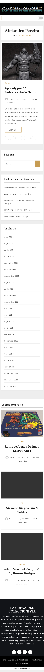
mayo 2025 (9, 282)
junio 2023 (9, 354)
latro (10, 99)
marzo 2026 (9, 256)
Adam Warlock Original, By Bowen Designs (22, 571)
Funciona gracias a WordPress (14, 660)
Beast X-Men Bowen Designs (16, 216)
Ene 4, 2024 (22, 99)
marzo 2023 (9, 360)
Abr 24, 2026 (23, 580)
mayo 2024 (9, 321)
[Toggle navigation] (31, 18)
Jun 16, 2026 (23, 457)
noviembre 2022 (11, 380)
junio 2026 (9, 237)
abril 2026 (8, 250)
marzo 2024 (9, 328)
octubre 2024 (10, 295)
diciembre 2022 (11, 373)
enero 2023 (9, 367)
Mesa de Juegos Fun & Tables (17, 194)
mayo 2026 (9, 243)
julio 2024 (8, 308)
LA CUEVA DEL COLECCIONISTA (22, 610)
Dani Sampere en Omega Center (18, 210)
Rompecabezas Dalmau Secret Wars (20, 187)
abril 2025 (8, 289)
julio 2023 (8, 347)
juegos (22, 441)
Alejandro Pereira (25, 35)
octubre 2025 (10, 269)
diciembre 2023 (11, 341)
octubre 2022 (10, 386)
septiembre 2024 (11, 302)
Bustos (7, 83)
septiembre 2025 (11, 276)
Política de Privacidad (22, 669)
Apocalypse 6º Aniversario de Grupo (21, 90)
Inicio (15, 35)
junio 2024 (9, 315)
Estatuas (22, 564)
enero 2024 (9, 334)
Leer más (13, 130)
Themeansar (23, 663)
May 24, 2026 (23, 519)
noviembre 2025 (11, 263)
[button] (3, 18)
